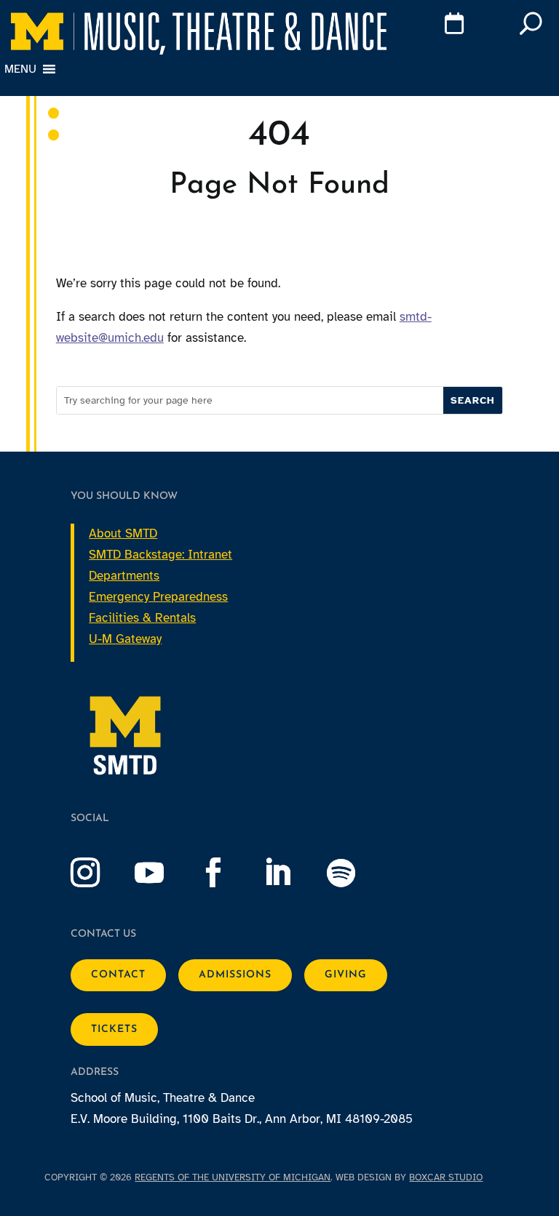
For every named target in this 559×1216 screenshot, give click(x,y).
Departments (124, 575)
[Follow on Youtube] (164, 873)
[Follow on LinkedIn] (292, 873)
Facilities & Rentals (142, 617)
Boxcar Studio (446, 1177)
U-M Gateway (125, 639)
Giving (346, 974)
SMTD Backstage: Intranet (160, 554)
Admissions (235, 974)
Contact (118, 974)
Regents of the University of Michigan (232, 1177)
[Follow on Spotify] (356, 873)
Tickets (114, 1029)
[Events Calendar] (433, 26)
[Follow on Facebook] (228, 873)
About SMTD (123, 533)
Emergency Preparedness (158, 596)
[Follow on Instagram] (100, 873)
